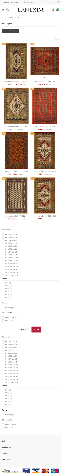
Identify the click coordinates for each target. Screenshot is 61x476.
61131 (8, 298)
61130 (8, 295)
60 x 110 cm (11, 234)
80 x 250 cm (11, 258)
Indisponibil (11, 317)
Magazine (5, 2)
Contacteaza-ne (16, 2)
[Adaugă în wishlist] (13, 78)
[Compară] (16, 78)
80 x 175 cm (11, 252)
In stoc (9, 320)
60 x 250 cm (11, 243)
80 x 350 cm (11, 267)
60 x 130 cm (11, 237)
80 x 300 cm (11, 264)
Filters (12, 30)
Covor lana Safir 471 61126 (16, 216)
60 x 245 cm (11, 240)
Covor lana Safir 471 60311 (45, 126)
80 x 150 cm (11, 246)
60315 (8, 289)
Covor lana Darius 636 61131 (16, 126)
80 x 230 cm (11, 255)
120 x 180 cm (11, 270)
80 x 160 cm (11, 249)
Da (37, 330)
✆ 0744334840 (28, 2)
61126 (8, 292)
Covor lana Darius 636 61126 (44, 171)
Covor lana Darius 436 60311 (45, 82)
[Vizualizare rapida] (19, 78)
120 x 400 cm (11, 275)
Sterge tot (25, 329)
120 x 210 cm (11, 272)
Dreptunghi (10, 307)
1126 (8, 283)
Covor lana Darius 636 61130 (44, 216)
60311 (8, 286)
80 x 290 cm (11, 261)
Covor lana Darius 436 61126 (16, 82)
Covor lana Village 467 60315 (16, 171)
